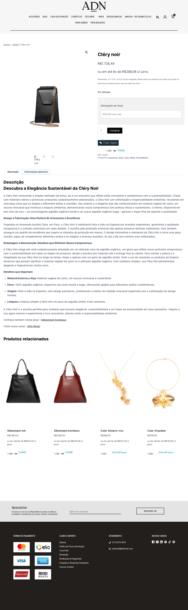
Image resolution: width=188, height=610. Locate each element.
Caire (126, 157)
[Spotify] (165, 542)
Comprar (115, 130)
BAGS (45, 17)
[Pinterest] (173, 542)
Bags (121, 157)
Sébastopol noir (16, 430)
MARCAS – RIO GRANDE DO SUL (138, 17)
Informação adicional (36, 171)
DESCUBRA (89, 17)
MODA (101, 17)
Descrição (13, 171)
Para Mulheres (142, 157)
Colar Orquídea (156, 430)
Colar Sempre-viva (112, 430)
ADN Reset (33, 326)
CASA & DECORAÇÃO (59, 17)
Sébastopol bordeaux (53, 319)
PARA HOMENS (81, 23)
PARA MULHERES (98, 23)
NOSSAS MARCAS (114, 17)
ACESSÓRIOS (34, 17)
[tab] (13, 172)
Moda (132, 157)
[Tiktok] (169, 542)
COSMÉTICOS (76, 17)
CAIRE (121, 150)
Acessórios (113, 157)
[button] (157, 17)
